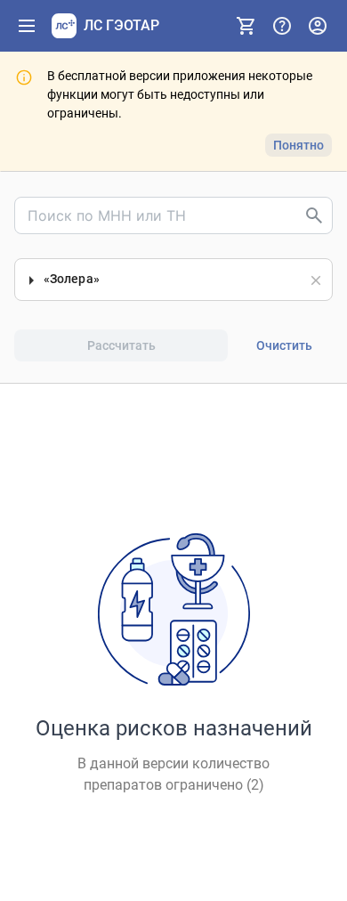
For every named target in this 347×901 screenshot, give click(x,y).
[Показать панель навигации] (26, 25)
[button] (316, 280)
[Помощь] (282, 26)
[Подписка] (246, 26)
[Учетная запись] (318, 26)
